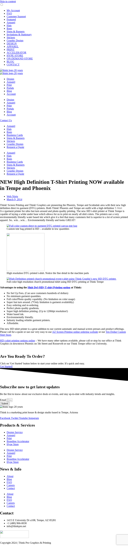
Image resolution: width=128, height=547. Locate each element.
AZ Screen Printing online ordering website (75, 331)
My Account (13, 10)
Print (9, 85)
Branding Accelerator (18, 441)
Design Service (15, 432)
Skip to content (8, 1)
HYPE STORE (15, 55)
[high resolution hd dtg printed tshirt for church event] (61, 278)
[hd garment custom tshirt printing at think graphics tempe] (25, 270)
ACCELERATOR (16, 52)
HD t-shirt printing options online (17, 340)
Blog (9, 91)
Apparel (11, 22)
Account (11, 94)
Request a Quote (15, 147)
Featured (11, 19)
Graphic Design (15, 40)
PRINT (10, 49)
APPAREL (13, 46)
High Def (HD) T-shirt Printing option (49, 287)
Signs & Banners (15, 31)
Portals (10, 88)
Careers (11, 485)
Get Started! (6, 366)
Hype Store (13, 444)
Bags (9, 28)
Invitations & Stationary (19, 34)
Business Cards (15, 135)
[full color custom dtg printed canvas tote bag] (42, 225)
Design (10, 79)
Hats (9, 25)
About (10, 476)
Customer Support (16, 16)
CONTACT (13, 64)
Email (3, 399)
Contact (11, 488)
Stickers (11, 37)
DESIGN (12, 43)
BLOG (10, 61)
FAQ (9, 13)
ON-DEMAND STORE (20, 58)
